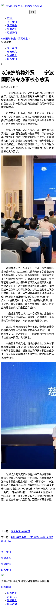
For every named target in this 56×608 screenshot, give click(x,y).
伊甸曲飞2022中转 (20, 531)
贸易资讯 (12, 29)
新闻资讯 (12, 600)
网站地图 (6, 587)
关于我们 (12, 22)
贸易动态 (12, 25)
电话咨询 (12, 604)
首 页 (10, 18)
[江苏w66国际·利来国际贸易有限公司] (21, 6)
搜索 (32, 12)
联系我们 (12, 32)
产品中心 (12, 597)
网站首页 (12, 593)
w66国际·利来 (8, 38)
